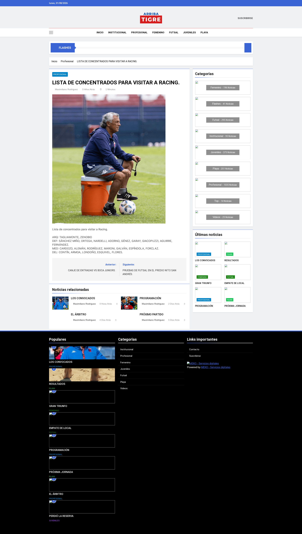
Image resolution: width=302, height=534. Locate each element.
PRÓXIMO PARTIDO (151, 314)
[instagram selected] (51, 18)
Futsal (173, 32)
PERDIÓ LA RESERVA (61, 516)
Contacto (194, 349)
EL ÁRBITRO (78, 314)
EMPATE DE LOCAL (234, 283)
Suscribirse (195, 355)
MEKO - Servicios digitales (215, 367)
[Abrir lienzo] (51, 32)
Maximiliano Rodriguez (66, 89)
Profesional (139, 32)
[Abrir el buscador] (252, 32)
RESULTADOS (231, 260)
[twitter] (58, 18)
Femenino (158, 32)
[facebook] (55, 18)
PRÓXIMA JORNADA (235, 306)
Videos (124, 388)
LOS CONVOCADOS (83, 298)
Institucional (117, 32)
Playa (204, 32)
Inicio (99, 32)
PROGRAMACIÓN (150, 298)
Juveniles (189, 32)
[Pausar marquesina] (247, 47)
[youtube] (62, 18)
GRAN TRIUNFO (203, 283)
